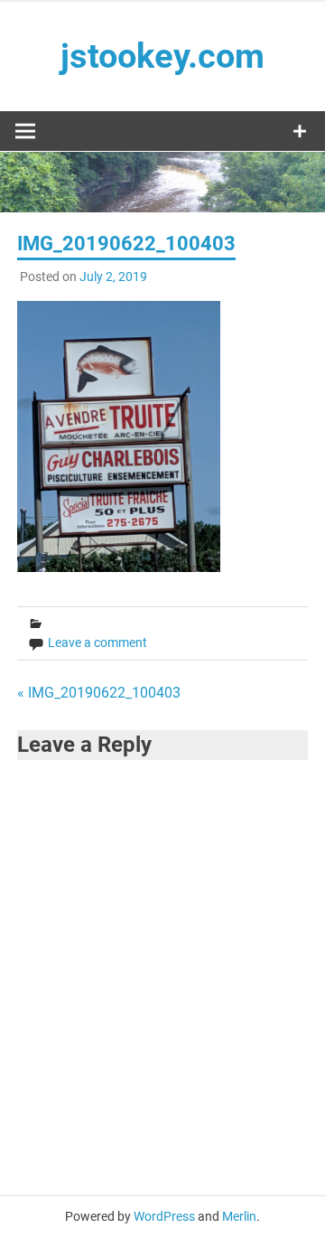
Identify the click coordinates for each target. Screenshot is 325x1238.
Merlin (239, 1216)
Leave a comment (97, 642)
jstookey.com (162, 56)
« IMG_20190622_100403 (99, 692)
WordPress (164, 1216)
